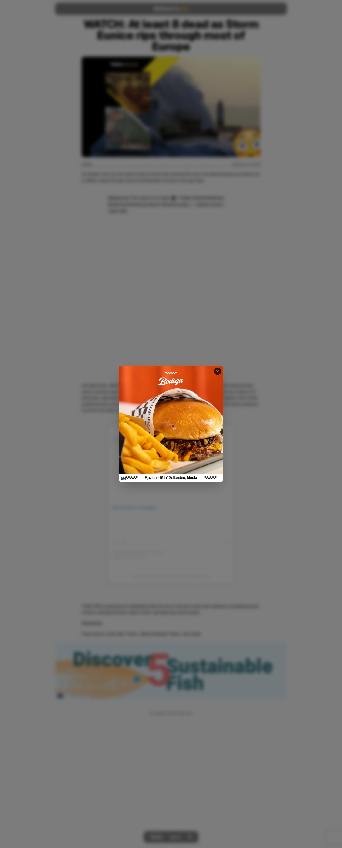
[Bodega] (171, 424)
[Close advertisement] (217, 371)
